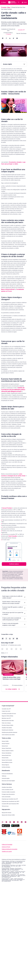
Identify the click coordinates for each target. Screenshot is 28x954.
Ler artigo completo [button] (11, 689)
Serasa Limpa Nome (6, 748)
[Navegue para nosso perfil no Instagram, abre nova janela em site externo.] (2, 822)
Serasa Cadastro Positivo (8, 750)
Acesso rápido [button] (7, 64)
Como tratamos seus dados (8, 734)
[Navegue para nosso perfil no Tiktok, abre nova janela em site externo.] (6, 822)
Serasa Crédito (5, 741)
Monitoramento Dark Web (8, 720)
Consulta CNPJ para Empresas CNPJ (10, 803)
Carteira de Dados (6, 767)
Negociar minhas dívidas (7, 715)
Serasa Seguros (5, 764)
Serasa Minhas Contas (7, 762)
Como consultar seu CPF (7, 789)
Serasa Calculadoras (6, 753)
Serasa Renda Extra (6, 755)
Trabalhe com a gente (7, 851)
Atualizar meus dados (7, 727)
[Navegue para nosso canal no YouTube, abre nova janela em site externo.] (10, 822)
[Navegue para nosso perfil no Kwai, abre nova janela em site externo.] (25, 822)
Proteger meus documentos (8, 794)
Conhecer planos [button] (14, 564)
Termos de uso (5, 806)
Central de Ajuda (5, 778)
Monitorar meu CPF (6, 718)
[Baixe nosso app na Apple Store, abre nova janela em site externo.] (6, 826)
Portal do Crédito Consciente (8, 792)
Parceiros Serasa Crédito (7, 725)
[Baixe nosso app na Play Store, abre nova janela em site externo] (15, 826)
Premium (3, 7)
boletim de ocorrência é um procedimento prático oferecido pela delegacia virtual (13, 389)
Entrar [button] (25, 2)
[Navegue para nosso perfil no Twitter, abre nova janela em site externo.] (14, 822)
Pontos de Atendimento (7, 773)
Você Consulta (13, 536)
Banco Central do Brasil (7, 289)
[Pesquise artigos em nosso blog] (18, 2)
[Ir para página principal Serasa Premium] (12, 2)
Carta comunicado (6, 796)
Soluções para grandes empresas (9, 732)
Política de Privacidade (7, 844)
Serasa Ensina (5, 757)
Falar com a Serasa (6, 723)
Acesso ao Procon (6, 846)
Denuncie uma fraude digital (8, 780)
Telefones (4, 776)
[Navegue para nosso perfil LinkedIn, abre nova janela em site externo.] (21, 822)
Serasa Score (5, 746)
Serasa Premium (7, 508)
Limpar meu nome (6, 711)
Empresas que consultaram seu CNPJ (10, 801)
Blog (8, 7)
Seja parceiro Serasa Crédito (8, 815)
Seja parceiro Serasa (6, 812)
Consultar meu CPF (6, 708)
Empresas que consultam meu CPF (10, 799)
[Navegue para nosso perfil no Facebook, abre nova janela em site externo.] (18, 822)
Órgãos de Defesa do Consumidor (9, 849)
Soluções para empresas (7, 730)
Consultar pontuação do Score (9, 713)
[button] (2, 38)
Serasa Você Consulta (7, 760)
